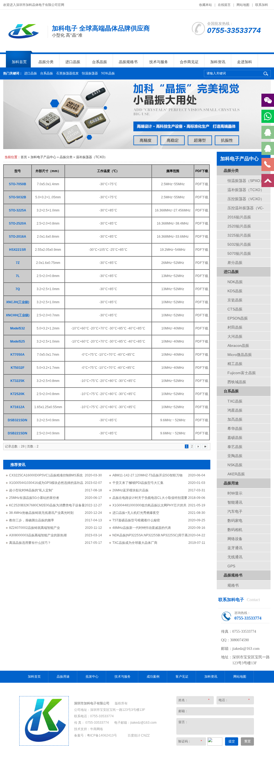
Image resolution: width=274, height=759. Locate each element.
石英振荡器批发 (67, 73)
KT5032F (17, 368)
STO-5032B (17, 197)
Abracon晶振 (238, 345)
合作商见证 (189, 62)
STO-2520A (17, 223)
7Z (18, 263)
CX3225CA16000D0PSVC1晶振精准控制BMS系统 (46, 475)
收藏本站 (205, 5)
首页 (24, 157)
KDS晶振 (234, 291)
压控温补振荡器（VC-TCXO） (245, 209)
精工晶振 (234, 364)
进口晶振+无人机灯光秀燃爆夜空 (135, 513)
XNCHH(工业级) (17, 315)
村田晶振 (234, 327)
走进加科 (244, 62)
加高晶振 (234, 419)
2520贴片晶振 (239, 226)
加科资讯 (217, 62)
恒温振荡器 (90, 73)
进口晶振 (72, 62)
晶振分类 (46, 62)
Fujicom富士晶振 (241, 373)
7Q (18, 289)
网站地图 (243, 5)
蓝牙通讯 (234, 548)
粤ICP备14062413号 (102, 735)
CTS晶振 (234, 309)
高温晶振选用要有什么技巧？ (30, 543)
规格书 (233, 585)
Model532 (17, 328)
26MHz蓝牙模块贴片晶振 (130, 490)
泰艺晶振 (234, 447)
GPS (231, 566)
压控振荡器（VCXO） (245, 199)
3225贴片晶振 (239, 235)
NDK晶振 (108, 73)
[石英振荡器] (137, 114)
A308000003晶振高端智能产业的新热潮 (38, 535)
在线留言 (224, 5)
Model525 (17, 341)
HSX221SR (17, 250)
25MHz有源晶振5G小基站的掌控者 (34, 498)
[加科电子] (22, 40)
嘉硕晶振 (234, 437)
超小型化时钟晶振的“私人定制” (31, 490)
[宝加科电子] (44, 744)
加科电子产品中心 (43, 157)
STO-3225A (17, 210)
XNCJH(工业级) (17, 302)
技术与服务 (158, 62)
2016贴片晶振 (239, 217)
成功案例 (153, 676)
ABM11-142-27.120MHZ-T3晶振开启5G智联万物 (147, 475)
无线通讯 (234, 557)
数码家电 (234, 520)
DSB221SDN (17, 433)
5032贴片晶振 (239, 244)
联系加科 (261, 5)
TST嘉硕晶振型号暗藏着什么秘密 (136, 520)
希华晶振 (234, 428)
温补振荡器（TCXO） (91, 157)
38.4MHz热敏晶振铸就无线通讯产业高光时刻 (41, 513)
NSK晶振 (234, 465)
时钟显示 (234, 493)
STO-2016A (17, 236)
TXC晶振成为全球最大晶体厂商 (134, 543)
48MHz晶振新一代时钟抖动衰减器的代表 (141, 528)
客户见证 (182, 676)
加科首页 (19, 62)
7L (18, 276)
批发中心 (92, 676)
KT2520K (17, 394)
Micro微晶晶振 (239, 354)
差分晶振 (234, 262)
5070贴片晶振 (239, 253)
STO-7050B (17, 184)
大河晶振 (234, 336)
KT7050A (17, 354)
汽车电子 (234, 511)
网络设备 (234, 539)
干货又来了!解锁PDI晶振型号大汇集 (137, 483)
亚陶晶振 (234, 456)
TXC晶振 (234, 401)
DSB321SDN (17, 420)
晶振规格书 (128, 62)
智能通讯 (234, 502)
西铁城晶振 (236, 382)
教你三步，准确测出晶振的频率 (31, 520)
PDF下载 (201, 184)
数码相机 (234, 529)
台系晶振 (99, 62)
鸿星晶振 (234, 410)
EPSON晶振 (237, 318)
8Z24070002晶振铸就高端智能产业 (34, 528)
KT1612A (17, 407)
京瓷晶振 (234, 300)
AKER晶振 (236, 474)
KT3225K (17, 381)
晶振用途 (231, 483)
